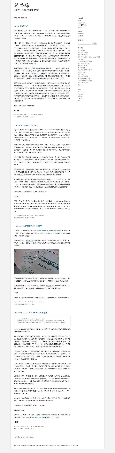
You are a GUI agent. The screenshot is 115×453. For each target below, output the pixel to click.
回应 (33, 43)
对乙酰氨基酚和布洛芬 (84, 78)
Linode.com (35, 445)
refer (36, 209)
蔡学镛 (21, 61)
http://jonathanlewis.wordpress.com (33, 417)
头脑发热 (45, 78)
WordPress (23, 445)
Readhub (80, 35)
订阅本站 (80, 96)
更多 (79, 27)
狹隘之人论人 (81, 74)
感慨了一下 (42, 31)
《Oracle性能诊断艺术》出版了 (28, 226)
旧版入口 (80, 94)
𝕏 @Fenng (81, 33)
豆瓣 (58, 445)
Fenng (41, 114)
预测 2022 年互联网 (83, 83)
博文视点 (50, 51)
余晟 (51, 76)
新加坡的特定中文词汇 (84, 63)
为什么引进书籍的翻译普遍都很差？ (41, 68)
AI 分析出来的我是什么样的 (85, 61)
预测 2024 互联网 (82, 65)
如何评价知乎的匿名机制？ (85, 70)
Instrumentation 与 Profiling (26, 125)
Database (36, 215)
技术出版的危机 (21, 26)
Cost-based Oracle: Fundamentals (39, 415)
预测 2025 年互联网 (83, 55)
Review (35, 114)
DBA (22, 174)
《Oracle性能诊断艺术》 (32, 130)
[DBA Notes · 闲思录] (21, 5)
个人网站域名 (81, 50)
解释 (51, 157)
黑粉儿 (80, 85)
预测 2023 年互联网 (83, 76)
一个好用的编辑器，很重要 (85, 80)
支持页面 (48, 286)
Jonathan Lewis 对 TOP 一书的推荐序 (30, 312)
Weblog (80, 31)
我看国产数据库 (82, 68)
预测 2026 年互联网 (83, 52)
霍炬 (79, 100)
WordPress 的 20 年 (83, 72)
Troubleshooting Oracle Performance (49, 231)
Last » (32, 437)
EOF (16, 110)
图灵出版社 (29, 240)
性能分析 (48, 162)
